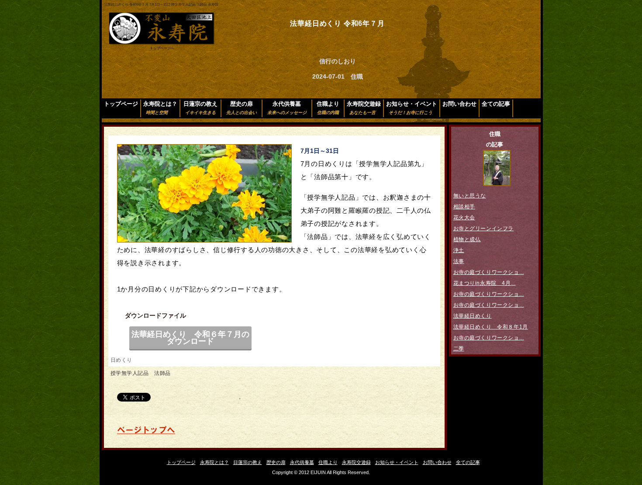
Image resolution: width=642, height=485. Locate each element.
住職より (328, 107)
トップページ (121, 103)
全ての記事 (496, 103)
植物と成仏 (467, 239)
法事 (458, 261)
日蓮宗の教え (200, 107)
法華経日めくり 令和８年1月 (490, 327)
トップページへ (162, 48)
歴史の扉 (241, 107)
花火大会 (464, 218)
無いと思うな (470, 196)
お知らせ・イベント (411, 107)
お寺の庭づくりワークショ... (488, 272)
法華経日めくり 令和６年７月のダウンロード (190, 338)
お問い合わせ (459, 103)
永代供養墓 (287, 107)
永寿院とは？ (160, 107)
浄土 (458, 250)
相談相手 (464, 207)
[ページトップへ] (146, 432)
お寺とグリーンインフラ (483, 228)
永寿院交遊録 (364, 107)
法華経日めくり (472, 316)
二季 (458, 349)
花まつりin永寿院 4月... (484, 283)
